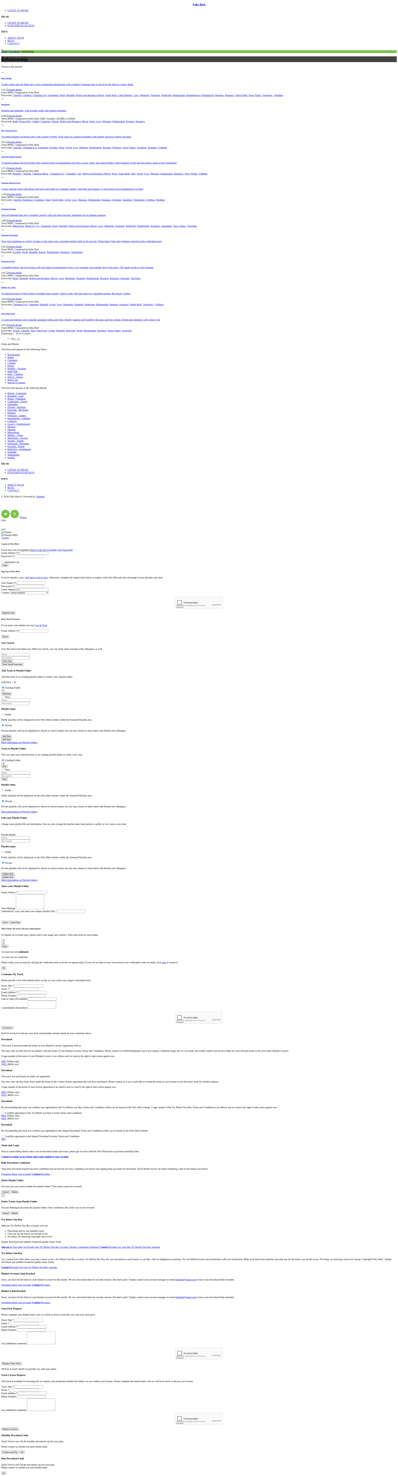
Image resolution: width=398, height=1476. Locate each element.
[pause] (14, 517)
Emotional (53, 95)
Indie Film (12, 371)
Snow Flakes (254, 95)
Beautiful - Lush (15, 396)
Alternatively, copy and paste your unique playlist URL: (28, 911)
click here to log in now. (36, 577)
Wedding (278, 95)
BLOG (10, 40)
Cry (37, 226)
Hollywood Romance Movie (90, 95)
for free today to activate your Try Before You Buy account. (34, 1247)
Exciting (53, 147)
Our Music (14, 51)
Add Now (6, 694)
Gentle (51, 330)
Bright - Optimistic (16, 399)
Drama (10, 366)
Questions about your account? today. (26, 1174)
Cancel (5, 1192)
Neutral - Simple (15, 441)
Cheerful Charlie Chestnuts (11, 157)
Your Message (8, 908)
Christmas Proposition (9, 235)
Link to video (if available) (14, 999)
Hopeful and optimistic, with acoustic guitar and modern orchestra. (33, 110)
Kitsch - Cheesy (15, 377)
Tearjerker (267, 95)
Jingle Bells (111, 95)
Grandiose (39, 200)
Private (8, 725)
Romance (229, 95)
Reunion (219, 95)
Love (136, 95)
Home (4, 51)
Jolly (133, 173)
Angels (16, 330)
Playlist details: (8, 834)
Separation (166, 226)
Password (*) (7, 556)
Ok (3, 968)
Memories (145, 95)
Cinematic (12, 360)
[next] (23, 517)
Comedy (11, 363)
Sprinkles (152, 147)
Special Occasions (16, 382)
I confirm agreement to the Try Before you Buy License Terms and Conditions (43, 1113)
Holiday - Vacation (16, 368)
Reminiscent (208, 95)
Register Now (8, 613)
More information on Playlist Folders (19, 742)
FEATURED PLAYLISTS (20, 25)
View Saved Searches (12, 664)
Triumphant (139, 200)
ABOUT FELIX (15, 38)
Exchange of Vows (8, 261)
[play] (5, 517)
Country (5, 592)
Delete (15, 1192)
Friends (55, 121)
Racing (42, 252)
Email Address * (9, 892)
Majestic (11, 429)
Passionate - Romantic (18, 443)
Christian (27, 95)
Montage (106, 121)
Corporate (45, 121)
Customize (7, 1028)
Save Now (7, 661)
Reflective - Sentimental (19, 449)
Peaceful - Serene (16, 446)
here (164, 962)
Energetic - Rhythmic (17, 410)
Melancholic (13, 432)
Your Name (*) (8, 583)
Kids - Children (15, 374)
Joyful (69, 147)
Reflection (167, 95)
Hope (92, 121)
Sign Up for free (38, 550)
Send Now (15, 922)
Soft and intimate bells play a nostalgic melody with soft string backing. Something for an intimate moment (53, 215)
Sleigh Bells (136, 304)
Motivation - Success (17, 438)
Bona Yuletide (6, 78)
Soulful (11, 457)
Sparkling (141, 147)
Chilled (35, 121)
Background (13, 354)
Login (4, 565)
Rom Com (12, 380)
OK (22, 1452)
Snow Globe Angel (8, 314)
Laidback (12, 421)
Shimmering (13, 455)
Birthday (17, 173)
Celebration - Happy (17, 401)
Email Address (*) (10, 553)
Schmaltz (11, 452)
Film (33, 330)
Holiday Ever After (8, 287)
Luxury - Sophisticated (18, 424)
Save (4, 946)
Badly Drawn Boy (22, 121)
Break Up (30, 226)
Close (5, 922)
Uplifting (162, 147)
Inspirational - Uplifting (18, 418)
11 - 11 (16, 338)
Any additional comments (13, 1343)
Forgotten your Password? (60, 550)
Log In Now (41, 625)
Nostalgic (155, 95)
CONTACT (13, 43)
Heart (62, 95)
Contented (70, 173)
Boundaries (5, 104)
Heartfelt (70, 95)
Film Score (41, 330)
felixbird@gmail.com (185, 1279)
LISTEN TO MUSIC (18, 10)
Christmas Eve (40, 95)
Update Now (7, 874)
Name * (5, 989)
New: (8, 697)
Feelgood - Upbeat (16, 415)
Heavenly (70, 330)
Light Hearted (125, 95)
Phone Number (8, 995)
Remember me (12, 562)
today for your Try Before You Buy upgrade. (29, 1267)
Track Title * (7, 985)
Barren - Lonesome (16, 393)
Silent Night (241, 95)
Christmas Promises (8, 209)
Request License (10, 1429)
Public (8, 714)
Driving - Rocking (16, 407)
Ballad (10, 357)
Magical (11, 427)
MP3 (4, 1061)
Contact (5, 538)
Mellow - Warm (15, 435)
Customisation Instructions (14, 1007)
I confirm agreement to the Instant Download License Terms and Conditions (42, 1136)
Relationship (179, 95)
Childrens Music (40, 173)
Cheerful (17, 95)
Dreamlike (12, 404)
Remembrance (193, 95)
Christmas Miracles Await (10, 183)
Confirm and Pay (10, 1452)
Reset (5, 637)
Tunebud (40, 496)
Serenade (116, 200)
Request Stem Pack (11, 1363)
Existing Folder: (13, 687)
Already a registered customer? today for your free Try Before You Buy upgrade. (114, 1247)
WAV (4, 1064)
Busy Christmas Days (9, 131)
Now (4, 766)
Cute (78, 173)
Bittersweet (18, 226)
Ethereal (11, 413)
